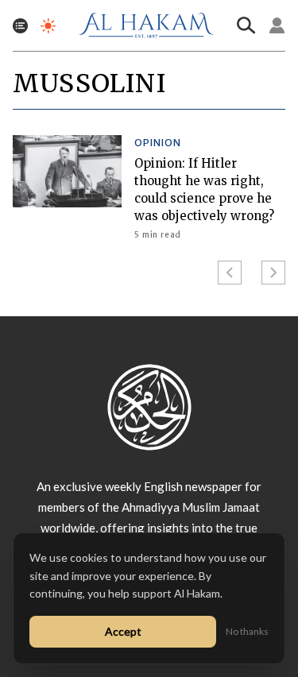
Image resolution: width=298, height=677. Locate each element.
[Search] (246, 25)
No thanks (247, 631)
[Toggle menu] (20, 25)
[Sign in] (277, 25)
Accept (123, 631)
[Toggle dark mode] (48, 25)
